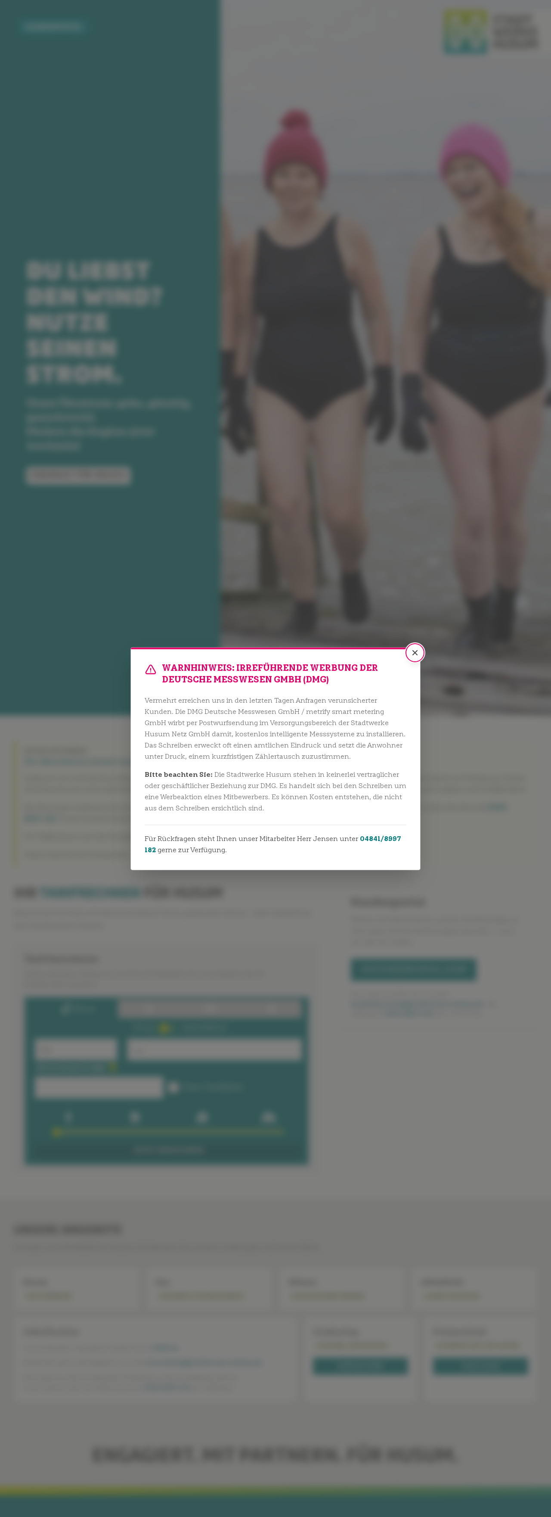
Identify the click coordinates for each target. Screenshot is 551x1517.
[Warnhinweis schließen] (415, 652)
